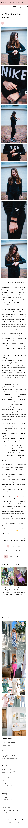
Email (22, 550)
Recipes (3, 7)
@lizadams (11, 618)
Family (24, 7)
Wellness (9, 7)
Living (19, 7)
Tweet (19, 550)
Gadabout (22, 822)
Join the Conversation (14, 556)
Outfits (14, 7)
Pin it (16, 550)
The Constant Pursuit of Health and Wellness (19, 592)
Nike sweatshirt (12, 531)
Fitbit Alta (15, 496)
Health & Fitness (6, 11)
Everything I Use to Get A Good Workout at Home (7, 592)
